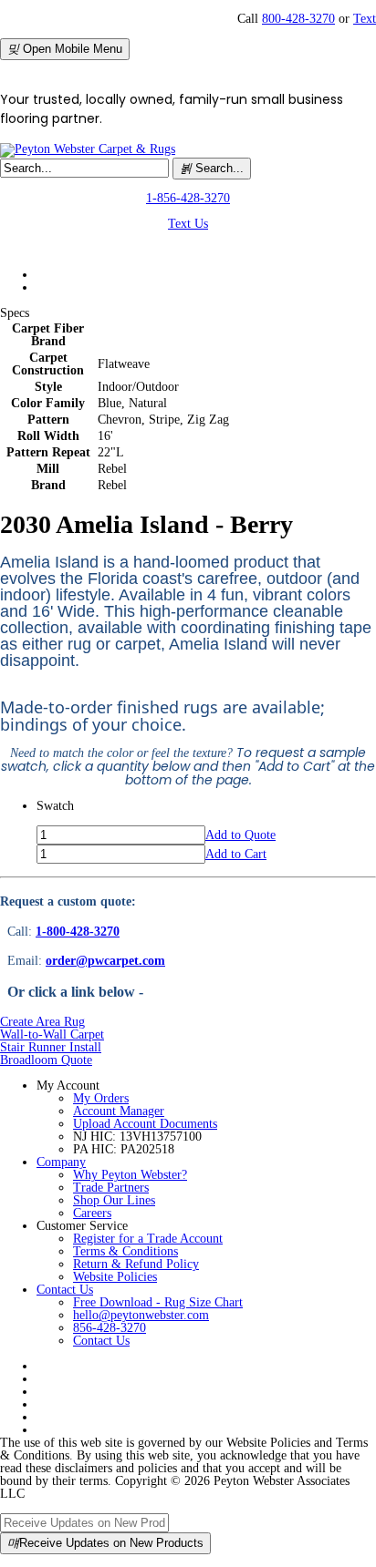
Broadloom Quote (46, 1060)
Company (61, 1162)
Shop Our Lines (114, 1200)
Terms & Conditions (125, 1251)
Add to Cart (235, 854)
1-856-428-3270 (188, 198)
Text (364, 19)
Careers (92, 1213)
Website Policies (115, 1277)
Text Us (188, 223)
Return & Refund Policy (136, 1264)
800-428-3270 (298, 19)
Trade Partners (111, 1187)
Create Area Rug (42, 1022)
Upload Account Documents (145, 1124)
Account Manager (118, 1111)
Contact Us (65, 1289)
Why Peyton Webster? (130, 1175)
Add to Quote (240, 835)
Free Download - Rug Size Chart (158, 1302)
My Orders (101, 1098)
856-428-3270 (109, 1328)
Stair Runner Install (50, 1047)
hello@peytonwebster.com (141, 1315)
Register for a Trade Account (148, 1238)
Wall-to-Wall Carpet (52, 1034)
